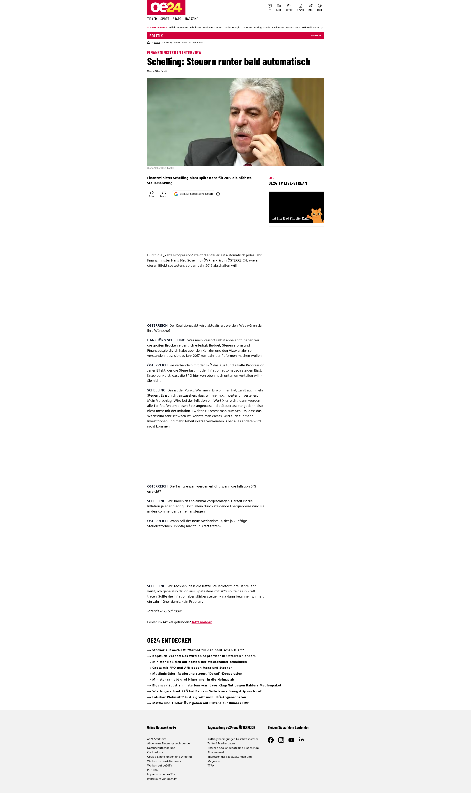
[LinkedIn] (302, 740)
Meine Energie (232, 27)
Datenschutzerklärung (161, 748)
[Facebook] (271, 740)
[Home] (148, 42)
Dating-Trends (262, 27)
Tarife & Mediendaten (221, 743)
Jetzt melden (202, 622)
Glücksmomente (178, 27)
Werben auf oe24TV (159, 765)
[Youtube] (291, 740)
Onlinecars (278, 27)
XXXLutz (247, 27)
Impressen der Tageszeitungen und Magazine (230, 759)
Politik (156, 35)
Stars (177, 19)
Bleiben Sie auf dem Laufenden (288, 727)
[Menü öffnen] (321, 19)
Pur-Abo (152, 770)
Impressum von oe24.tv (162, 779)
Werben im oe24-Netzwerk (164, 761)
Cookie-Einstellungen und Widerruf (169, 757)
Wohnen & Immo (212, 27)
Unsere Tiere (293, 27)
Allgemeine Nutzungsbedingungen (169, 743)
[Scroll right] (322, 28)
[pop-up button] (312, 217)
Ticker (152, 19)
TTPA (211, 765)
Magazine (191, 19)
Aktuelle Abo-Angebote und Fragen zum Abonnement (233, 750)
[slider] (287, 216)
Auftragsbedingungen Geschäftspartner (233, 739)
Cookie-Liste (155, 752)
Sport (164, 19)
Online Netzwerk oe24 (161, 727)
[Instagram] (281, 740)
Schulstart (195, 27)
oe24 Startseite (156, 739)
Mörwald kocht (310, 27)
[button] (274, 217)
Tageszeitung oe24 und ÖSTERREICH (231, 727)
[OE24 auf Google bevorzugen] (218, 194)
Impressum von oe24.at (162, 774)
